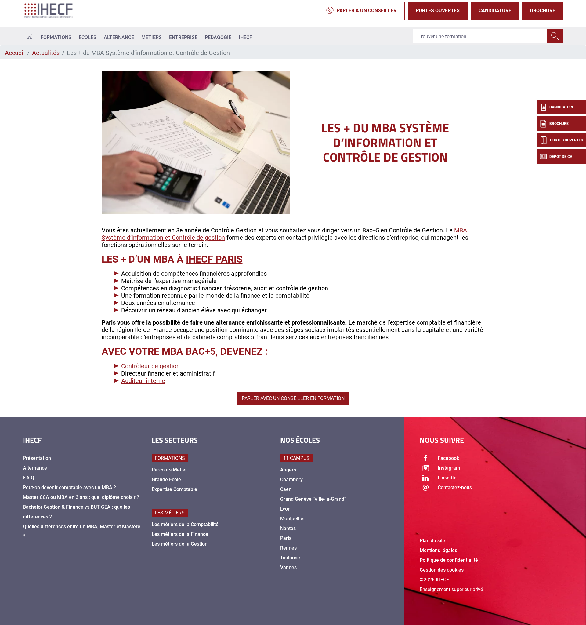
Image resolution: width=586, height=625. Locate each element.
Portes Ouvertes (438, 10)
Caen (285, 489)
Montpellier (292, 518)
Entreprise (183, 37)
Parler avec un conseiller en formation (293, 398)
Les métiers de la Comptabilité (185, 524)
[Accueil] (29, 36)
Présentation (37, 458)
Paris (285, 538)
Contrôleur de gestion (150, 366)
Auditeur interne (143, 380)
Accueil (15, 52)
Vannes (288, 567)
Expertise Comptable (174, 489)
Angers (288, 470)
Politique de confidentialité (449, 560)
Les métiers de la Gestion (180, 544)
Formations (56, 37)
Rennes (288, 548)
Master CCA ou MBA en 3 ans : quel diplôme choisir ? (81, 497)
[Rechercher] (555, 36)
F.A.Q (28, 478)
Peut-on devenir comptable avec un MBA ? (69, 487)
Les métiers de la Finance (180, 534)
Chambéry (291, 479)
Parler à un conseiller (366, 10)
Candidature (495, 10)
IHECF (245, 37)
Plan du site (432, 540)
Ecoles (87, 37)
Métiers (151, 37)
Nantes (288, 528)
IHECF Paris (214, 259)
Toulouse (290, 558)
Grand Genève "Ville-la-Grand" (313, 499)
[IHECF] (55, 10)
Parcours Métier (169, 470)
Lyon (285, 509)
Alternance (119, 37)
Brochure (542, 10)
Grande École (166, 479)
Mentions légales (438, 550)
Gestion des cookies (442, 570)
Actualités (46, 52)
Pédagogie (218, 37)
